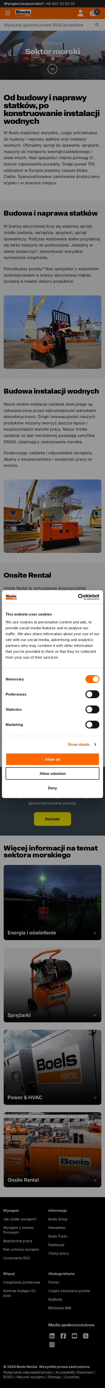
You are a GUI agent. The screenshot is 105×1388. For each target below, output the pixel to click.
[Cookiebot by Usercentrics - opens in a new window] (78, 597)
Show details (79, 744)
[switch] (92, 694)
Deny (52, 788)
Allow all (52, 759)
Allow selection (53, 773)
